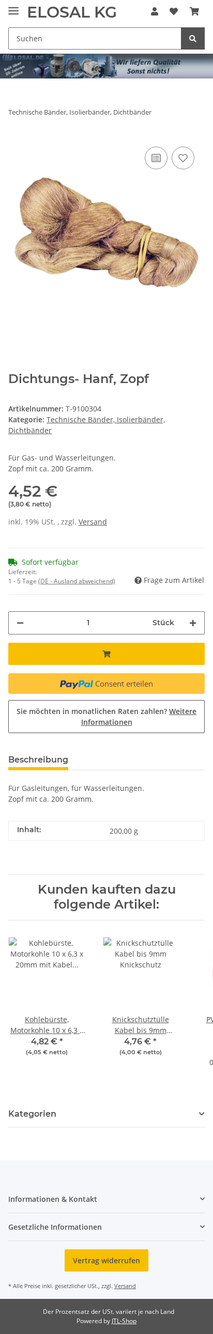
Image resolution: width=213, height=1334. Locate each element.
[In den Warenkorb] (106, 654)
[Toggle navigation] (13, 6)
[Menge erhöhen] (192, 623)
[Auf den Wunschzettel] (183, 158)
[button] (154, 11)
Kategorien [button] (32, 1114)
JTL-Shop (124, 1320)
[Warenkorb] (194, 11)
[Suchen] (193, 38)
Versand (93, 522)
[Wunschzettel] (174, 11)
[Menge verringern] (20, 623)
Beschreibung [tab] (38, 760)
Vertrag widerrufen (106, 1260)
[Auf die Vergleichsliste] (156, 158)
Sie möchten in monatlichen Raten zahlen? (106, 716)
